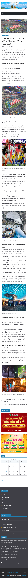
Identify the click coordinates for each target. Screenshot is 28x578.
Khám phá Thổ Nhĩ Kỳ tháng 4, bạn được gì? (14, 404)
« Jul (2, 480)
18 (6, 471)
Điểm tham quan (6, 35)
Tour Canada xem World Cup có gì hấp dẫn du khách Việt (14, 400)
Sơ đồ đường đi (5, 530)
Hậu (13, 46)
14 (17, 469)
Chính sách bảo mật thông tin (8, 533)
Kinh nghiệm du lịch (6, 505)
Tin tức (3, 494)
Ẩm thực (4, 500)
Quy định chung (5, 519)
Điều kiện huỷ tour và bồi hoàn (9, 527)
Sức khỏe (4, 511)
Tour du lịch (4, 502)
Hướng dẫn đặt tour (6, 522)
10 (2, 469)
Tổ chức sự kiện (5, 508)
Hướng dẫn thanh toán (7, 524)
